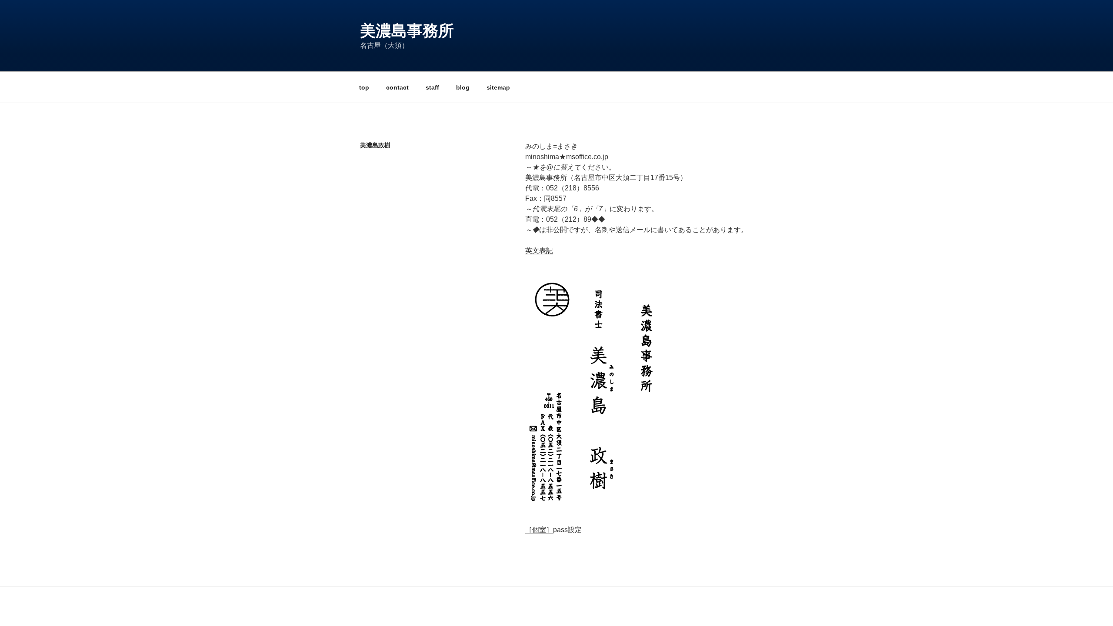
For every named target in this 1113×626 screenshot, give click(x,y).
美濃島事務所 (407, 31)
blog (463, 87)
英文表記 (539, 250)
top (364, 87)
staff (432, 87)
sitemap (498, 87)
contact (397, 87)
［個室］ (539, 529)
